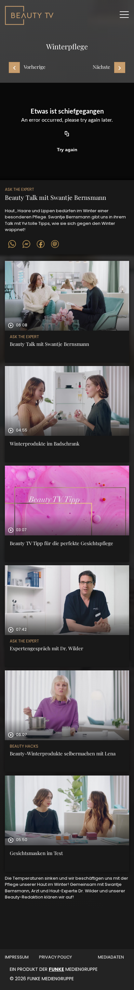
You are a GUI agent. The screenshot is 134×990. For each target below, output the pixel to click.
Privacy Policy (55, 957)
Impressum (17, 957)
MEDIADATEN (111, 957)
